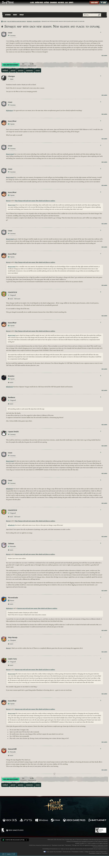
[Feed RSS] (2, 21)
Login (104, 3)
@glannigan (9, 110)
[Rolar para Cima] (5, 854)
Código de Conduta (90, 851)
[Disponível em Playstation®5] (26, 820)
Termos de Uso (67, 851)
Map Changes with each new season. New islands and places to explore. (35, 201)
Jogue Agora (94, 3)
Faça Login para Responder (10, 65)
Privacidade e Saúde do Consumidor (98, 853)
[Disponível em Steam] (55, 820)
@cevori (8, 201)
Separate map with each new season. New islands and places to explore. (35, 554)
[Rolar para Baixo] (12, 854)
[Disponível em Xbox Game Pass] (74, 820)
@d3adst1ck (9, 387)
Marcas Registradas (101, 851)
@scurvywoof (10, 154)
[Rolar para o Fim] (14, 854)
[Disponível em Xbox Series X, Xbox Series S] (10, 820)
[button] (15, 839)
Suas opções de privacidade (54, 851)
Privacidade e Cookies (77, 851)
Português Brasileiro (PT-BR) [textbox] (14, 840)
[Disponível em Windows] (41, 820)
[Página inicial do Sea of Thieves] (8, 2)
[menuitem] (32, 2)
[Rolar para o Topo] (3, 854)
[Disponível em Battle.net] (97, 820)
